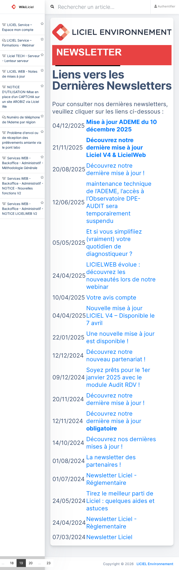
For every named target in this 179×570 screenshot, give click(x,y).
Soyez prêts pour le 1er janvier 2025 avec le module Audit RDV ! (118, 377)
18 (12, 563)
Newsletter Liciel (109, 537)
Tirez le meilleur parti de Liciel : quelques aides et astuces (120, 501)
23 (48, 563)
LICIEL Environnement (155, 564)
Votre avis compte (111, 297)
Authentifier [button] (166, 6)
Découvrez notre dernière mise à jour (113, 421)
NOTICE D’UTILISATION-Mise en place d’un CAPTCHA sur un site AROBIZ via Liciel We (21, 96)
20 (30, 563)
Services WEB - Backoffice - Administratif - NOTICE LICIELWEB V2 (22, 208)
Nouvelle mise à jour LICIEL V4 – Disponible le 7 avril (120, 315)
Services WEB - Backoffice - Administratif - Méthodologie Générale (22, 163)
